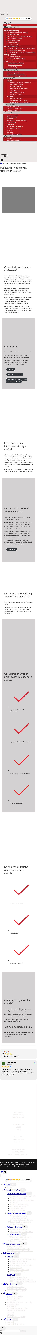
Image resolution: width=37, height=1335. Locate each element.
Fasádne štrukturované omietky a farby (21, 52)
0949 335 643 (18, 1112)
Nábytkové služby (13, 1244)
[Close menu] (0, 1175)
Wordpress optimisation (7, 1166)
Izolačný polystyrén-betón (16, 58)
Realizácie (10, 1253)
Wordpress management (22, 1166)
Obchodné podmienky (18, 1149)
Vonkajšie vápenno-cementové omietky (19, 1216)
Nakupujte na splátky (14, 134)
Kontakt (18, 1127)
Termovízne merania (14, 128)
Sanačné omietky (16, 94)
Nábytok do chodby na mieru (17, 76)
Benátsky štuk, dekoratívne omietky (22, 1201)
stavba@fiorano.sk (18, 1114)
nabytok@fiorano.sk (18, 1117)
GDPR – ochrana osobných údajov (18, 1154)
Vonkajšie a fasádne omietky (16, 121)
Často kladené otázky (14, 110)
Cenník (18, 1129)
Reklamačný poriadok (18, 1152)
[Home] (1, 163)
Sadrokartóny (12, 67)
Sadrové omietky (13, 44)
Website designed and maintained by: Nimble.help (15, 1164)
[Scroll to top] (1, 1172)
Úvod (8, 1184)
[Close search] (3, 1328)
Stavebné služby (13, 1190)
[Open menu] (2, 160)
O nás (9, 25)
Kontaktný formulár (13, 140)
